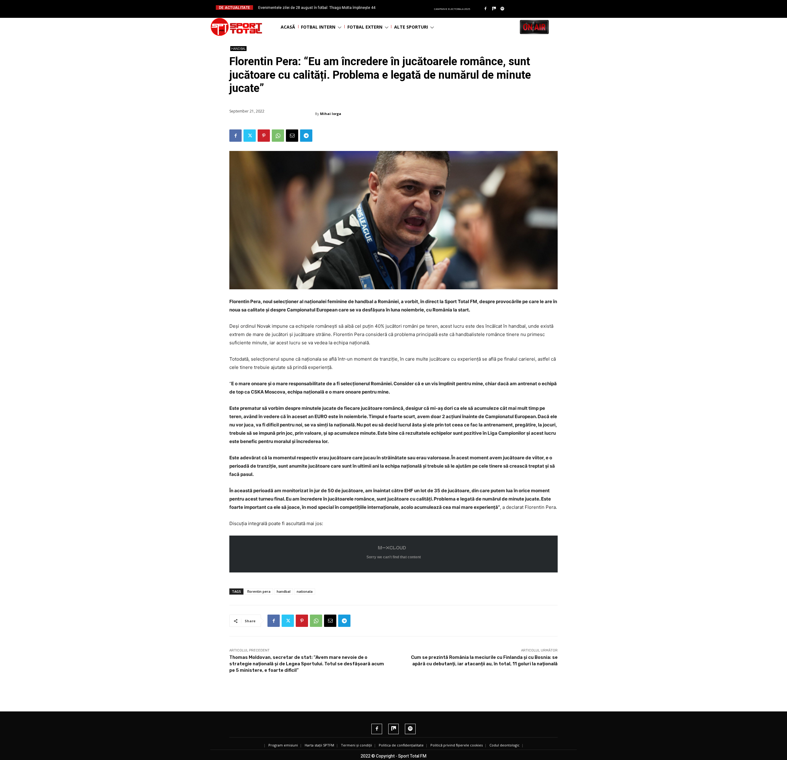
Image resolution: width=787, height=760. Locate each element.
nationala (305, 591)
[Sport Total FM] (236, 27)
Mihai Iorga (330, 113)
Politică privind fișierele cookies (456, 745)
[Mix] (494, 9)
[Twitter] (249, 135)
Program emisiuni (283, 745)
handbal (284, 591)
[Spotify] (502, 9)
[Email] (292, 135)
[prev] (398, 7)
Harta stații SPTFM (319, 745)
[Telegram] (306, 135)
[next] (408, 7)
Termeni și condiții (356, 745)
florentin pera (259, 591)
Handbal (238, 48)
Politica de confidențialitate (401, 745)
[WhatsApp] (278, 135)
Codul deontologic (504, 745)
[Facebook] (485, 9)
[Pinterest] (264, 135)
